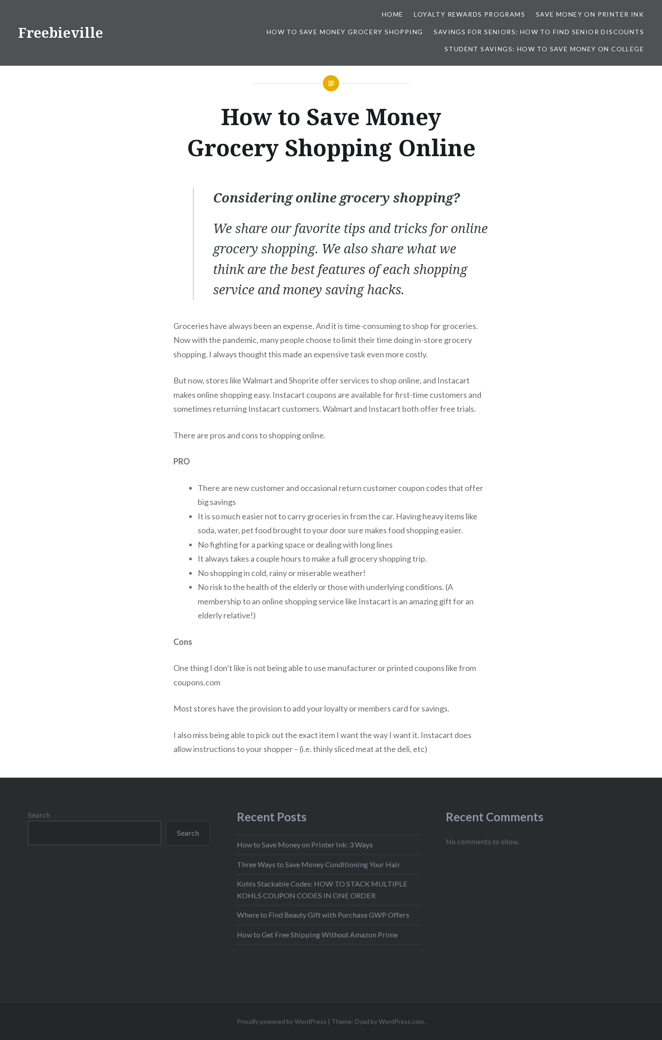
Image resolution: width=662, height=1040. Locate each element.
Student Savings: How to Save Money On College (544, 49)
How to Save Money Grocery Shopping (345, 32)
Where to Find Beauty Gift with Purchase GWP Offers (323, 914)
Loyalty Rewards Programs (469, 14)
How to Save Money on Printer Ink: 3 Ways (305, 844)
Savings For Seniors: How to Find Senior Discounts (539, 32)
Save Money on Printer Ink (590, 14)
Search (39, 814)
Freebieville (60, 32)
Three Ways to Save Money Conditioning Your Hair (318, 864)
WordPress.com (401, 1021)
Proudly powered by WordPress (281, 1021)
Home (393, 14)
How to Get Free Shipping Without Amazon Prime (317, 934)
